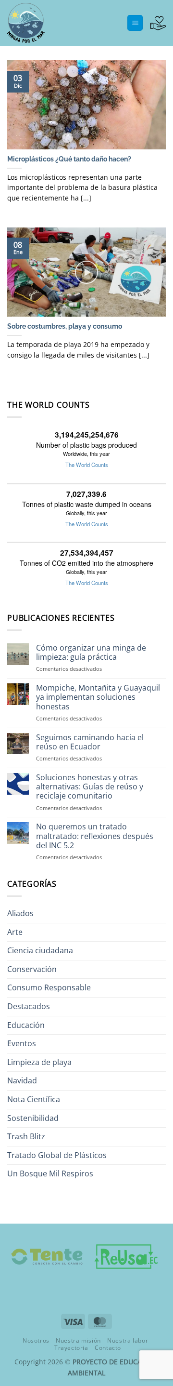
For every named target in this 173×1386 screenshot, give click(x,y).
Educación (26, 1025)
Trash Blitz (26, 1136)
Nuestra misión (78, 1340)
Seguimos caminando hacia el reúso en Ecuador (90, 742)
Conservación (32, 969)
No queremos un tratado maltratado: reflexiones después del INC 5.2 (94, 836)
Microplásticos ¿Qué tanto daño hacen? (69, 159)
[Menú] (135, 23)
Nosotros (36, 1340)
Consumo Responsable (49, 987)
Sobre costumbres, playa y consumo (64, 326)
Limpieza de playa (39, 1062)
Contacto (108, 1348)
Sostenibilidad (33, 1118)
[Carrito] (158, 23)
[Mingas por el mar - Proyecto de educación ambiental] (55, 23)
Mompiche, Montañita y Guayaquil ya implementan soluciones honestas (98, 697)
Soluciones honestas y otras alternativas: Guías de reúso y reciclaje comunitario (89, 787)
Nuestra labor (127, 1340)
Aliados (20, 913)
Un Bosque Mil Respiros (50, 1173)
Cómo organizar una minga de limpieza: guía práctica (91, 652)
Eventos (21, 1043)
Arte (15, 932)
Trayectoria (71, 1348)
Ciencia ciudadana (40, 950)
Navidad (22, 1080)
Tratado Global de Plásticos (57, 1155)
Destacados (28, 1006)
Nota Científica (33, 1099)
